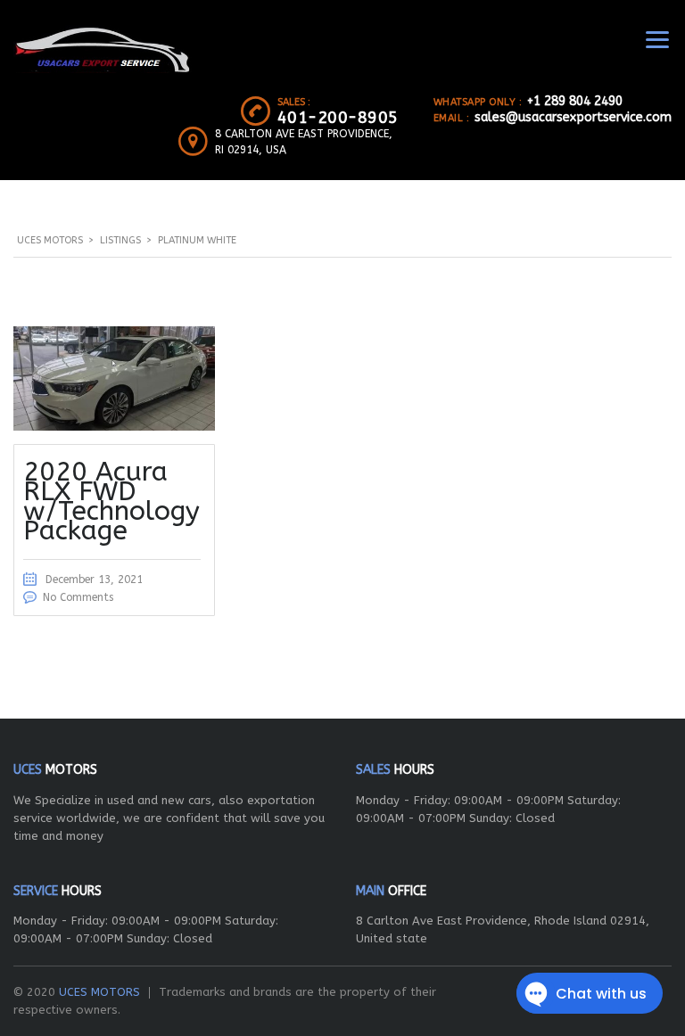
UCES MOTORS (99, 992)
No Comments (78, 597)
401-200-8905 (338, 117)
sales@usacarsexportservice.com (573, 117)
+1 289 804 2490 (575, 101)
